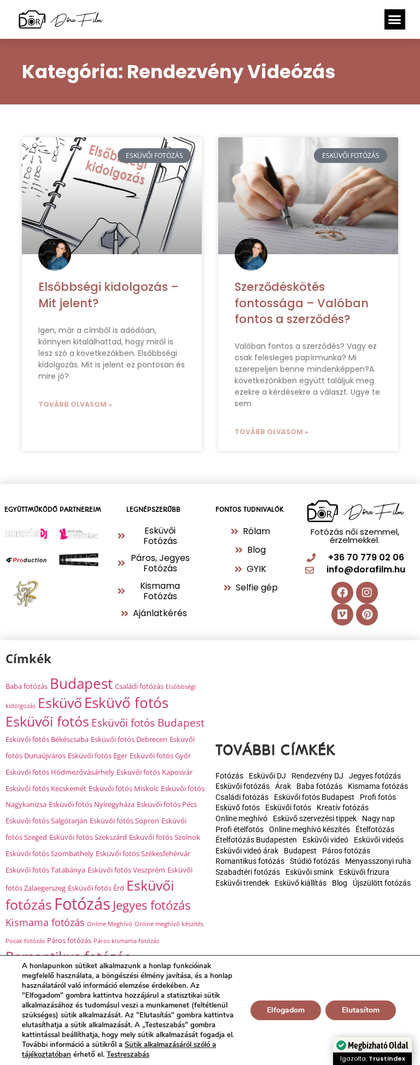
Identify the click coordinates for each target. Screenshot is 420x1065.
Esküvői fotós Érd (96, 888)
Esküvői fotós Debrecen (129, 739)
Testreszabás (128, 1055)
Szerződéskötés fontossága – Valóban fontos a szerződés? (302, 303)
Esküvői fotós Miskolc (124, 788)
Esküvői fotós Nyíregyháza (92, 804)
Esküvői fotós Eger (97, 755)
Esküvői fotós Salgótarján (46, 821)
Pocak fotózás (25, 941)
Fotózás (82, 904)
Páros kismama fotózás (126, 941)
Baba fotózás (26, 686)
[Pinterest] (367, 614)
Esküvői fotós (47, 721)
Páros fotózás (69, 940)
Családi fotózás (139, 686)
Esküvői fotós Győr (160, 755)
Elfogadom (286, 1010)
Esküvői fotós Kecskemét (45, 788)
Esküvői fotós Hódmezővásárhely (59, 772)
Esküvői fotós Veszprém (126, 870)
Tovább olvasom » (75, 404)
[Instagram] (367, 593)
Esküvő (60, 702)
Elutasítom (361, 1010)
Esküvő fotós (126, 702)
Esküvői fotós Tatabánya (45, 870)
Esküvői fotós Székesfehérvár (143, 853)
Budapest (81, 683)
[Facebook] (342, 593)
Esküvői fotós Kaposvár (154, 772)
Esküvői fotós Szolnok (164, 837)
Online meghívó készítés (169, 924)
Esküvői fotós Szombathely (49, 853)
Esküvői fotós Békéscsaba (47, 739)
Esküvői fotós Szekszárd (88, 837)
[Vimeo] (342, 614)
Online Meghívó (109, 924)
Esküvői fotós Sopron (124, 821)
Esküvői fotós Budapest (148, 722)
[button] (394, 19)
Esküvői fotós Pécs (167, 804)
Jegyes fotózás (151, 905)
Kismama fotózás (45, 922)
